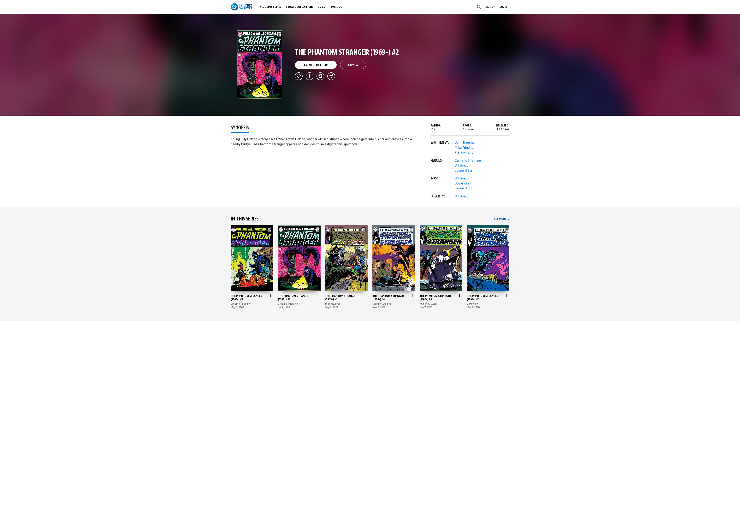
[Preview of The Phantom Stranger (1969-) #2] (259, 64)
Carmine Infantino (468, 160)
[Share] (331, 76)
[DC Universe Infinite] (241, 7)
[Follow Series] (320, 76)
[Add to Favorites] (299, 76)
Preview (353, 65)
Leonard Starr (465, 170)
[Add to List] (309, 76)
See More (501, 219)
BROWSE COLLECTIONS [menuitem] (299, 7)
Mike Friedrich (465, 147)
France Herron (465, 152)
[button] (479, 6)
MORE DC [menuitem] (336, 7)
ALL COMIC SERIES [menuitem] (270, 7)
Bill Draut (461, 165)
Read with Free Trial (316, 65)
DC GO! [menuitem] (322, 7)
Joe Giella (462, 183)
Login (503, 7)
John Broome (465, 142)
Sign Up (490, 7)
